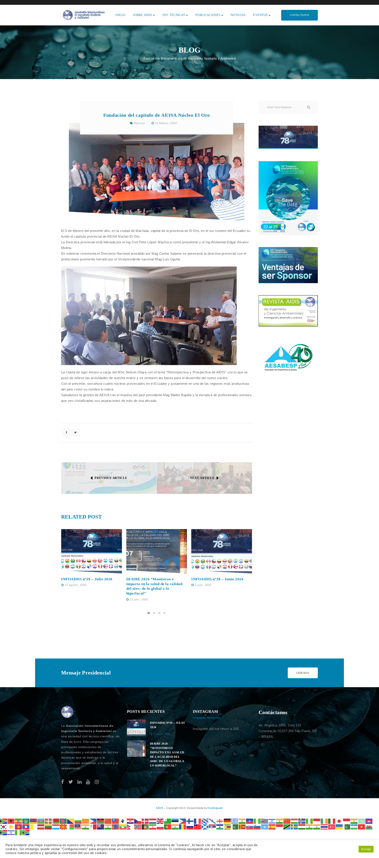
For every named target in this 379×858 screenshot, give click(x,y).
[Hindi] (279, 821)
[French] (197, 821)
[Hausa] (257, 821)
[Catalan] (85, 821)
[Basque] (48, 821)
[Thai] (324, 826)
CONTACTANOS (299, 15)
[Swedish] (294, 826)
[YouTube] (88, 782)
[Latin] (33, 826)
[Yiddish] (11, 832)
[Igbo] (309, 821)
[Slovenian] (257, 826)
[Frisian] (205, 821)
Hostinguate (215, 808)
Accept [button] (366, 849)
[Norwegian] (138, 826)
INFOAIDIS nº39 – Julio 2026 (87, 579)
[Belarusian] (56, 821)
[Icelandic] (302, 821)
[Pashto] (145, 826)
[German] (227, 821)
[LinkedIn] (79, 782)
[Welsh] (369, 826)
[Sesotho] (220, 826)
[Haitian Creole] (250, 821)
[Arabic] (26, 821)
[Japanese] (339, 821)
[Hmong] (287, 821)
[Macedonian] (63, 826)
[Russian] (190, 826)
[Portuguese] (168, 826)
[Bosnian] (71, 821)
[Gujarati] (242, 821)
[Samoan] (197, 826)
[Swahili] (287, 826)
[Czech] (138, 821)
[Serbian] (212, 826)
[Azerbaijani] (41, 821)
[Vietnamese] (361, 826)
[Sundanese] (279, 826)
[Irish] (324, 821)
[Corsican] (123, 821)
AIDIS (160, 808)
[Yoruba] (18, 832)
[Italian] (332, 821)
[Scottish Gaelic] (205, 826)
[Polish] (160, 826)
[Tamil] (309, 826)
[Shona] (227, 826)
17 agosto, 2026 (75, 585)
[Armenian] (33, 821)
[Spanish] (272, 826)
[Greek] (235, 821)
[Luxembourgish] (56, 826)
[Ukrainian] (339, 826)
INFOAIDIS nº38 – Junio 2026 (217, 579)
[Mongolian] (115, 826)
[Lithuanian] (48, 826)
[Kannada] (354, 821)
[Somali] (264, 826)
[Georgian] (220, 821)
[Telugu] (317, 826)
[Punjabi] (175, 826)
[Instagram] (97, 782)
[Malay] (78, 826)
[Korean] (3, 826)
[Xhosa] (3, 832)
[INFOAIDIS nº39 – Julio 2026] (91, 551)
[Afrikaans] (3, 821)
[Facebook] (62, 782)
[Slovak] (250, 826)
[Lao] (26, 826)
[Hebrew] (272, 821)
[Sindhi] (235, 826)
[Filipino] (182, 821)
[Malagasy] (71, 826)
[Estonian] (175, 821)
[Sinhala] (242, 826)
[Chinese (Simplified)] (108, 821)
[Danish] (145, 821)
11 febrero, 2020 (166, 123)
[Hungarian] (294, 821)
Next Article (202, 478)
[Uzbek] (354, 826)
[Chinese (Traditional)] (115, 821)
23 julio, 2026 (139, 599)
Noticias (139, 123)
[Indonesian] (317, 821)
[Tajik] (302, 826)
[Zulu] (26, 832)
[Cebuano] (93, 821)
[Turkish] (332, 826)
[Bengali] (63, 821)
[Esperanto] (168, 821)
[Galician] (212, 821)
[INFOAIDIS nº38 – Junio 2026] (221, 551)
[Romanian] (182, 826)
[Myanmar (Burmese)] (123, 826)
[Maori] (100, 826)
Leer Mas (302, 672)
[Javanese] (346, 821)
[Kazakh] (361, 821)
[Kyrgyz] (18, 826)
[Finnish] (190, 821)
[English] (160, 821)
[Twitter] (70, 782)
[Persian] (153, 826)
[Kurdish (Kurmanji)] (11, 826)
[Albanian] (11, 821)
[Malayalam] (85, 826)
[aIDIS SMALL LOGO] (67, 712)
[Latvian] (41, 826)
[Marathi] (108, 826)
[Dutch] (153, 821)
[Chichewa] (100, 821)
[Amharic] (18, 821)
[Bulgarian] (78, 821)
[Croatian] (130, 821)
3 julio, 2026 (203, 585)
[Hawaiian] (264, 821)
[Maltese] (93, 826)
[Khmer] (369, 821)
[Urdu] (346, 826)
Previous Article (111, 478)
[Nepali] (130, 826)
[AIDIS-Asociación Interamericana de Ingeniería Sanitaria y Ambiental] (83, 15)
